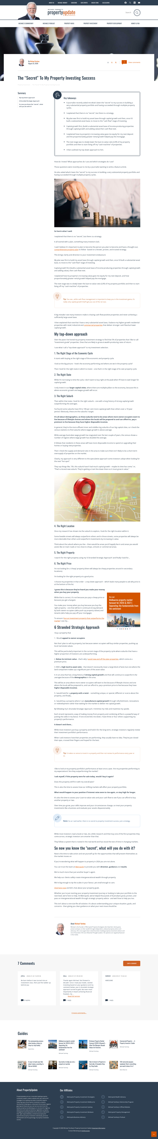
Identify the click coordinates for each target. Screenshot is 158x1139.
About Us (51, 3)
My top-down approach (27, 98)
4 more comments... (79, 1013)
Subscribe (74, 3)
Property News (69, 23)
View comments (134, 62)
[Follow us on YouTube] (139, 2)
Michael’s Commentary (25, 23)
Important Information (98, 1128)
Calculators (106, 3)
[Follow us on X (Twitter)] (130, 2)
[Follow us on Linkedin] (134, 2)
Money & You (135, 23)
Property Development (114, 23)
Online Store (95, 3)
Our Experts (84, 3)
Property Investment (90, 23)
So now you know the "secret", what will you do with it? (31, 105)
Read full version (74, 996)
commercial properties (93, 325)
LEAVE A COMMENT (132, 963)
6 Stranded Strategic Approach (29, 101)
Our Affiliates (66, 1090)
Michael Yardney (62, 3)
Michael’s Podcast (49, 23)
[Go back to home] (61, 12)
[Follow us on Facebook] (125, 2)
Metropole (79, 867)
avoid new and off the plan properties (103, 659)
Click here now (60, 888)
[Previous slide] (117, 629)
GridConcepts (86, 1131)
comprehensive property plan (66, 249)
